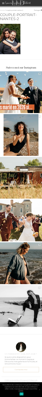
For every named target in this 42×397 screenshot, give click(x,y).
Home (2, 10)
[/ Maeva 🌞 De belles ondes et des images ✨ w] (21, 135)
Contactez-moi (21, 370)
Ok (21, 394)
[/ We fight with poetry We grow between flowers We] (21, 306)
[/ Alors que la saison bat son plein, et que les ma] (21, 92)
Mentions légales (31, 382)
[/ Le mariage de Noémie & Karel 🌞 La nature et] (21, 178)
